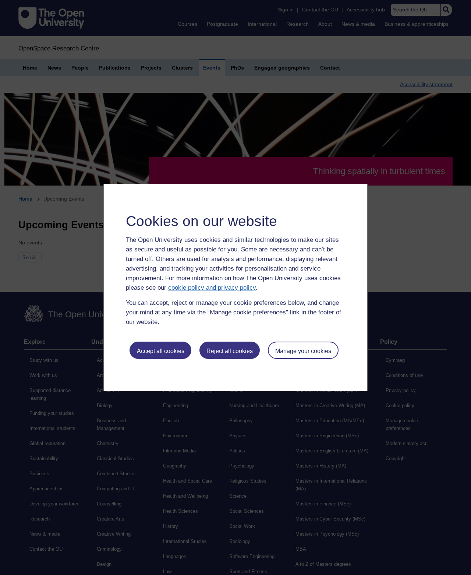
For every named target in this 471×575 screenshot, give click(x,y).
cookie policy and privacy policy (212, 287)
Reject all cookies (229, 351)
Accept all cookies (160, 351)
